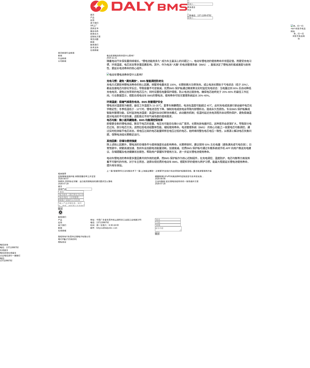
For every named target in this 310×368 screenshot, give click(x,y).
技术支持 (94, 47)
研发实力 (94, 34)
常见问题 (94, 39)
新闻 (92, 42)
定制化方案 (95, 36)
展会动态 (94, 31)
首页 (92, 15)
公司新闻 (62, 61)
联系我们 (94, 45)
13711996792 (6, 260)
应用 (92, 20)
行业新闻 (70, 53)
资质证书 (94, 28)
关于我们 (94, 23)
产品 (92, 17)
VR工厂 (93, 26)
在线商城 (94, 50)
